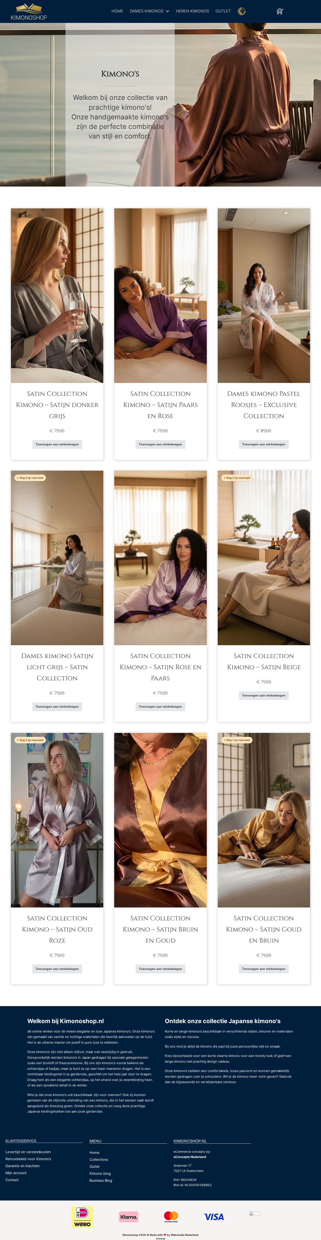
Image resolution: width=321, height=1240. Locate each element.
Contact (12, 1180)
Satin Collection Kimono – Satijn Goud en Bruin (264, 929)
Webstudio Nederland (184, 1235)
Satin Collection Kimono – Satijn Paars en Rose (160, 404)
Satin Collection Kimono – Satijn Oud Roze (57, 929)
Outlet (223, 11)
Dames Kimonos (146, 11)
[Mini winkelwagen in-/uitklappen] (280, 11)
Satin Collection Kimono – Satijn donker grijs (57, 404)
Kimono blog (100, 1173)
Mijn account (16, 1173)
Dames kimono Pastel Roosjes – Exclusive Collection (263, 404)
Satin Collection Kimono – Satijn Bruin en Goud (160, 929)
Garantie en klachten (22, 1166)
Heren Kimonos (192, 11)
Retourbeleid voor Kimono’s (28, 1159)
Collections (99, 1159)
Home (117, 11)
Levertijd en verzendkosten (28, 1152)
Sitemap (160, 1238)
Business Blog (101, 1180)
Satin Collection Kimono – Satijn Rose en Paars (160, 667)
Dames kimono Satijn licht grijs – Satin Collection (57, 667)
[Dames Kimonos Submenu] (167, 11)
